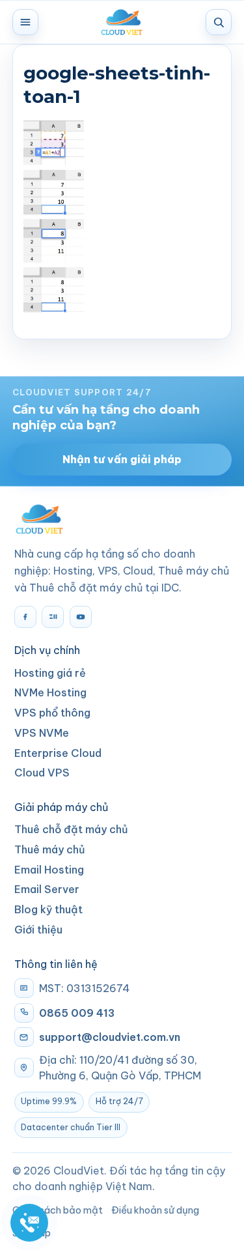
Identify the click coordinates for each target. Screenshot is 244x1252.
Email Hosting (49, 869)
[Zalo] (53, 617)
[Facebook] (25, 617)
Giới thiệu (38, 929)
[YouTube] (81, 617)
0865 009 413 (77, 1012)
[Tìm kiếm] (219, 22)
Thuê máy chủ (49, 849)
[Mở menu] (25, 22)
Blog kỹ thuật (48, 909)
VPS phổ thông (52, 712)
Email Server (46, 889)
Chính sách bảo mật (57, 1210)
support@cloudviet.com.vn (109, 1037)
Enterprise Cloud (58, 753)
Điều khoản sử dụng (155, 1210)
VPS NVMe (41, 732)
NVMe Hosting (50, 692)
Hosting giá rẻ (50, 672)
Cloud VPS (42, 772)
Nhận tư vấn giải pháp (122, 459)
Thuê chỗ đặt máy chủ (71, 829)
